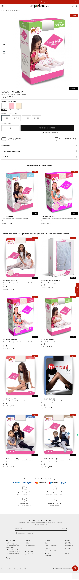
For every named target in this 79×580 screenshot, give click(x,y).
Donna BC (68, 548)
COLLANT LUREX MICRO (49, 458)
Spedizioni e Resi (29, 554)
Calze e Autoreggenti (51, 546)
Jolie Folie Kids (69, 546)
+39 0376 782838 (58, 494)
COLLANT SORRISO (48, 217)
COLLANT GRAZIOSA (48, 340)
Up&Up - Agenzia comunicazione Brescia (65, 568)
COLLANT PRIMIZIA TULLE (50, 281)
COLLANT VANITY (9, 399)
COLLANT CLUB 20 (48, 399)
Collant (47, 543)
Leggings (47, 548)
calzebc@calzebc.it (14, 553)
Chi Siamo (28, 543)
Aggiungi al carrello (47, 128)
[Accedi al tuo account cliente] (73, 6)
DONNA (47, 540)
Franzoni (67, 553)
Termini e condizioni (6, 569)
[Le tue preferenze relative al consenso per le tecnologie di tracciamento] (77, 435)
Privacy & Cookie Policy (20, 569)
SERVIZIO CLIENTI (30, 549)
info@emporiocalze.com (13, 551)
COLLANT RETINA (8, 217)
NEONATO (48, 555)
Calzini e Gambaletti (50, 551)
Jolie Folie (68, 543)
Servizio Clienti (29, 551)
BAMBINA (48, 553)
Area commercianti (30, 546)
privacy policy (30, 533)
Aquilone (67, 551)
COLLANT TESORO (10, 281)
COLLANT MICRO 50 (10, 458)
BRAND (67, 540)
